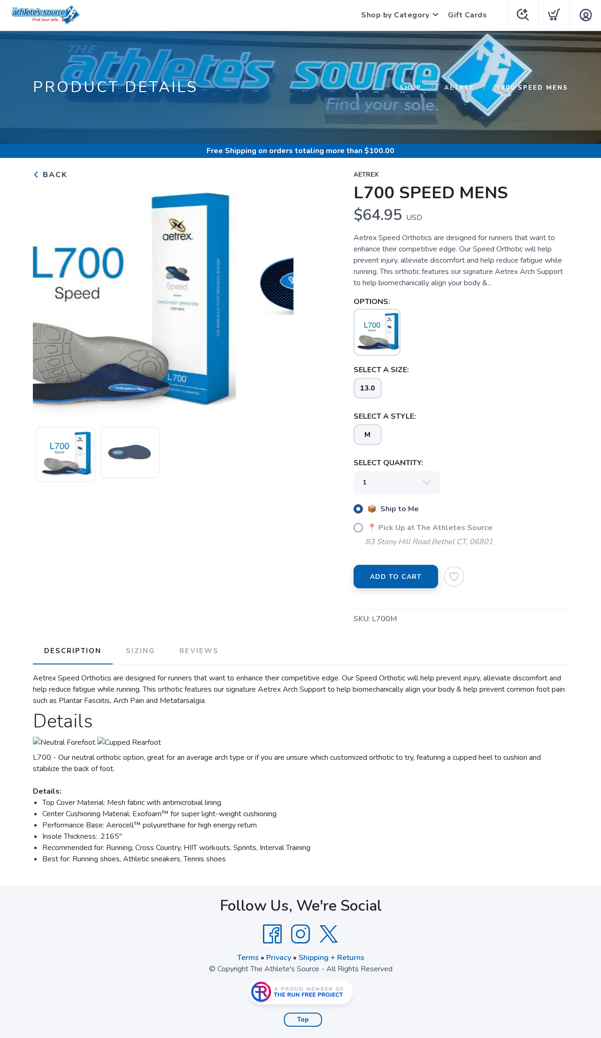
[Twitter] (329, 934)
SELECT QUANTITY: (388, 463)
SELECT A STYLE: (385, 416)
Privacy (278, 957)
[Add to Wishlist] (454, 576)
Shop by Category (395, 15)
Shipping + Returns (331, 957)
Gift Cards (467, 15)
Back (54, 175)
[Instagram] (300, 934)
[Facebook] (272, 934)
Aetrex (459, 88)
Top (303, 1019)
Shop (411, 88)
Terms (248, 957)
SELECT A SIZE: (381, 370)
